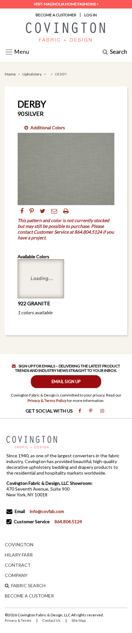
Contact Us (51, 620)
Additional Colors (47, 127)
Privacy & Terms (18, 620)
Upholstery (32, 74)
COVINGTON (19, 544)
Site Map (78, 620)
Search (118, 52)
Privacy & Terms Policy (47, 400)
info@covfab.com (47, 511)
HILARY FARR (19, 554)
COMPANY (16, 575)
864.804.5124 (68, 521)
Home (10, 74)
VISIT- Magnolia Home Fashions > (66, 4)
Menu (21, 52)
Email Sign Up (66, 381)
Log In (90, 14)
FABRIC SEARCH (28, 585)
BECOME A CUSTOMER (29, 595)
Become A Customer (56, 14)
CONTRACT (18, 565)
